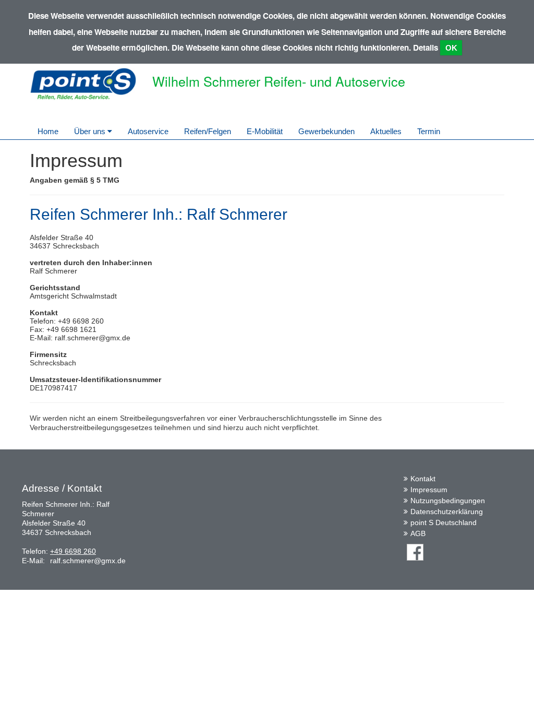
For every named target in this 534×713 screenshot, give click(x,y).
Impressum (428, 489)
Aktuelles (386, 131)
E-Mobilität (265, 131)
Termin (428, 131)
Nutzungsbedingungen (447, 500)
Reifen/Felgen (207, 131)
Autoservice (148, 131)
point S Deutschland (443, 522)
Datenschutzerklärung (446, 511)
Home (48, 131)
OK (451, 47)
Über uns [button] (90, 131)
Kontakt (422, 478)
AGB (418, 533)
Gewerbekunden (326, 131)
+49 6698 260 (73, 551)
